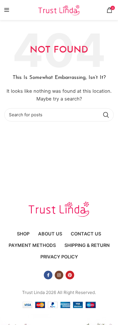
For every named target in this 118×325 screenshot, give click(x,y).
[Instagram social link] (59, 275)
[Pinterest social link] (70, 275)
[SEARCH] (106, 114)
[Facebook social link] (48, 275)
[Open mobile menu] (6, 10)
